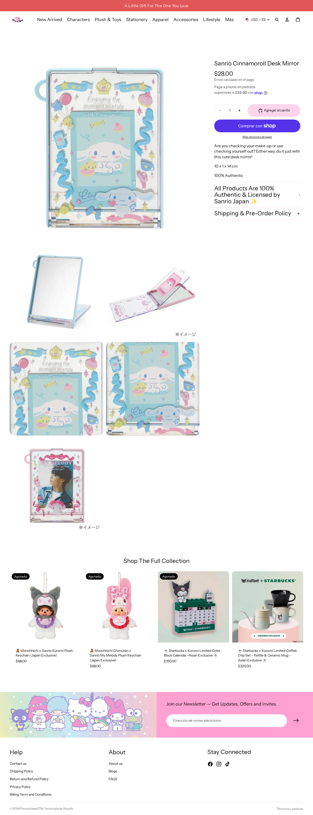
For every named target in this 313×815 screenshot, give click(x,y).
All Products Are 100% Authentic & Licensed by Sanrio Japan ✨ (247, 195)
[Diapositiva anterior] (17, 606)
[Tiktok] (227, 764)
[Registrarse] (296, 721)
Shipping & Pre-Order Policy (252, 213)
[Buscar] (276, 19)
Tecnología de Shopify (58, 808)
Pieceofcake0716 (31, 808)
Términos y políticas (290, 809)
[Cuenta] (287, 19)
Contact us (18, 763)
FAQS (113, 779)
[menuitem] (229, 19)
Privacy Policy (20, 786)
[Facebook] (210, 764)
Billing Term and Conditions (31, 794)
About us (116, 763)
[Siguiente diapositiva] (73, 606)
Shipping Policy (21, 771)
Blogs (113, 771)
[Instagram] (219, 764)
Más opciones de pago (257, 137)
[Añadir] (295, 635)
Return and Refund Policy (29, 779)
